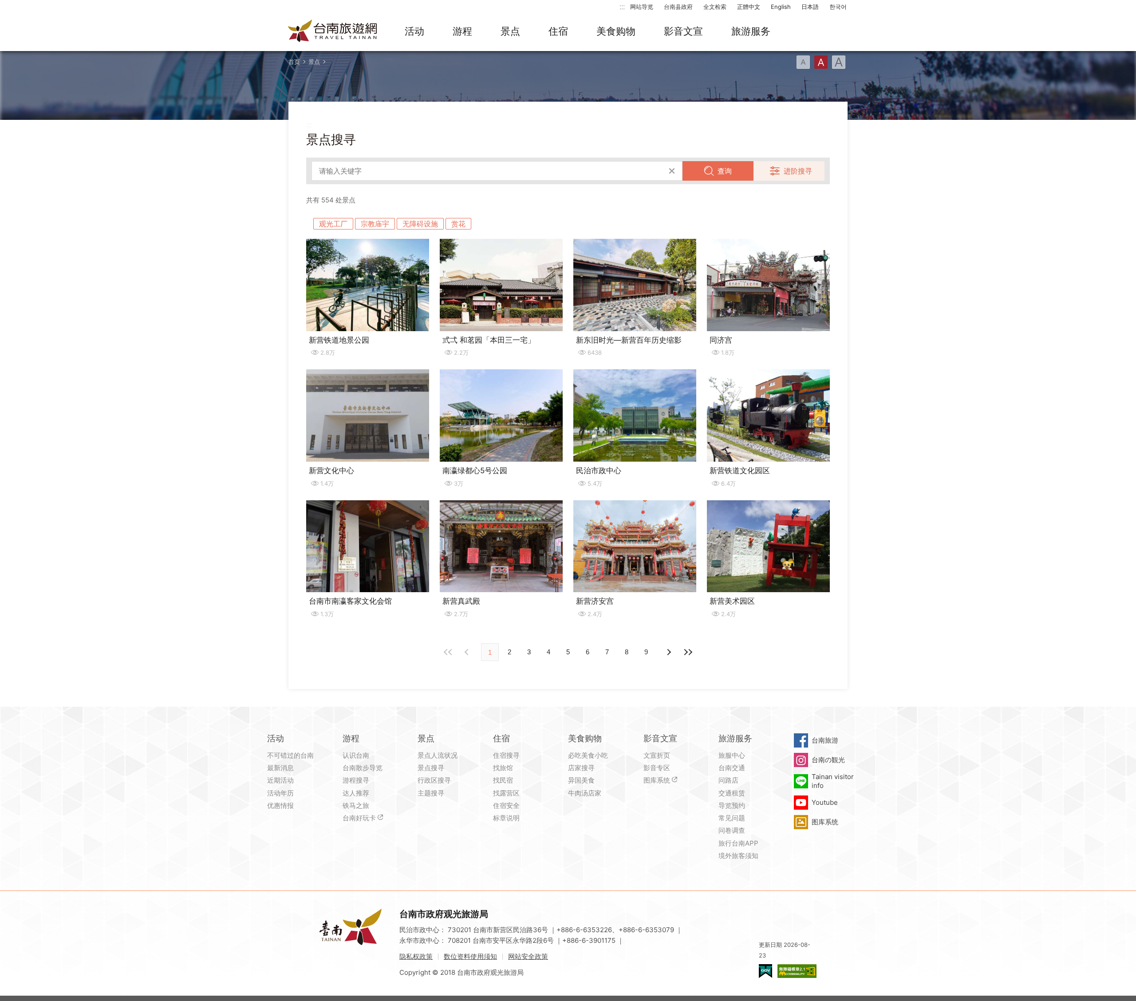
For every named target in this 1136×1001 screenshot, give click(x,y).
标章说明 (506, 818)
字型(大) (838, 62)
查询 (725, 170)
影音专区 (656, 768)
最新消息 (280, 768)
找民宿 (503, 780)
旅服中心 (731, 755)
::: (622, 6)
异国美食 (581, 780)
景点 (510, 31)
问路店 (728, 780)
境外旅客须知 (738, 855)
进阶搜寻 (798, 170)
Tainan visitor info (833, 781)
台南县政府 (678, 6)
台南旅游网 (333, 31)
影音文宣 (683, 31)
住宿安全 (506, 805)
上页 (668, 652)
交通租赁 (731, 793)
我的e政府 (765, 971)
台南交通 (731, 768)
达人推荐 (356, 793)
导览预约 (731, 805)
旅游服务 (750, 31)
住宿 (558, 31)
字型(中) (821, 62)
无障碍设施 (420, 223)
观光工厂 (333, 223)
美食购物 (615, 31)
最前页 (448, 652)
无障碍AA (796, 971)
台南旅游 (825, 740)
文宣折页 (656, 755)
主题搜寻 (431, 793)
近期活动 (280, 780)
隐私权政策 (416, 956)
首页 (294, 61)
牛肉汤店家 (584, 793)
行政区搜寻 (434, 780)
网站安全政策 (528, 956)
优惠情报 (280, 805)
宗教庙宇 (375, 223)
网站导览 (641, 6)
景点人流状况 (438, 755)
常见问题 (731, 818)
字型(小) (803, 62)
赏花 (458, 223)
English (781, 6)
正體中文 (748, 6)
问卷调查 (731, 830)
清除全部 (671, 170)
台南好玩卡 (359, 818)
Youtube (825, 802)
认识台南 (356, 755)
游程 (462, 31)
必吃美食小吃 (588, 755)
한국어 (838, 6)
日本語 (810, 6)
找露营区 (506, 793)
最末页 (688, 652)
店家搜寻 (581, 768)
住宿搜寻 (506, 755)
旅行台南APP (738, 843)
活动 (414, 31)
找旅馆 (503, 768)
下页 (468, 652)
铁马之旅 (356, 805)
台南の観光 (828, 760)
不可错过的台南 (290, 755)
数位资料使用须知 (470, 956)
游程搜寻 (356, 780)
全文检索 (714, 6)
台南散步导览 (363, 768)
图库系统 (656, 780)
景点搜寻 (431, 768)
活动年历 (280, 793)
